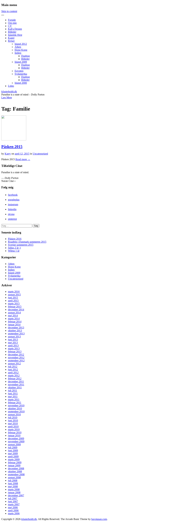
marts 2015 (14, 303)
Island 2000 (21, 82)
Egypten (19, 70)
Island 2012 (21, 43)
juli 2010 (12, 417)
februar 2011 (14, 402)
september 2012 (16, 360)
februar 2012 (14, 378)
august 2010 (14, 414)
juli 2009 (12, 447)
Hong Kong (21, 49)
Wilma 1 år (13, 250)
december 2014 (16, 309)
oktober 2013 (15, 330)
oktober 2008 (15, 471)
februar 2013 (14, 351)
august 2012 (14, 363)
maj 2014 (13, 315)
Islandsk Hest (15, 34)
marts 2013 (14, 348)
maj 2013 (13, 342)
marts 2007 (14, 504)
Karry (8, 153)
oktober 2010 (15, 408)
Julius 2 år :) (14, 247)
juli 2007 (12, 498)
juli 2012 (12, 366)
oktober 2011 (15, 387)
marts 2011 (13, 399)
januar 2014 (14, 324)
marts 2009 (14, 459)
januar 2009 (14, 465)
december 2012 (16, 354)
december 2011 (16, 381)
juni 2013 (13, 339)
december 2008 (16, 468)
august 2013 (14, 336)
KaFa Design (15, 28)
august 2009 (14, 444)
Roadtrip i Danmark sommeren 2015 (27, 241)
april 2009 (13, 456)
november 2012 (16, 357)
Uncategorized (40, 153)
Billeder (12, 31)
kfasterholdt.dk (9, 91)
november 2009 (16, 441)
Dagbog (25, 55)
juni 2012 (13, 369)
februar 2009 (14, 462)
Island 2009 (21, 61)
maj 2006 (13, 507)
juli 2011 (12, 390)
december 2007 (16, 495)
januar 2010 (14, 435)
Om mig (12, 22)
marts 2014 (14, 318)
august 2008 (14, 477)
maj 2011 (13, 396)
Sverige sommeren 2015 (20, 244)
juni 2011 (13, 393)
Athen (18, 46)
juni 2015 (13, 297)
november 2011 (16, 384)
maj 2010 (13, 423)
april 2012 (13, 372)
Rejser (11, 40)
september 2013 (16, 333)
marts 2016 (14, 291)
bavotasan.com (99, 519)
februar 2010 (14, 432)
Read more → (22, 159)
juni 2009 (13, 450)
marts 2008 (14, 489)
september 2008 (16, 474)
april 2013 (13, 345)
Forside (12, 19)
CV (10, 25)
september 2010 (16, 411)
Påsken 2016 (14, 238)
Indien (18, 52)
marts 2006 (14, 513)
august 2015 (14, 294)
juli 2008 (12, 480)
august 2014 (14, 312)
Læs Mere (6, 97)
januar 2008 (14, 492)
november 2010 (16, 405)
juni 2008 (13, 483)
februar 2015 (14, 306)
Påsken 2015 (11, 146)
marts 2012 (14, 375)
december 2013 (16, 327)
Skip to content (9, 11)
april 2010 (13, 426)
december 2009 (16, 438)
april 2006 (13, 510)
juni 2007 (13, 501)
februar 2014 (14, 321)
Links (11, 85)
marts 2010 (14, 429)
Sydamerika (21, 73)
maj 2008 (13, 486)
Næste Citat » (8, 181)
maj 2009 (13, 453)
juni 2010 (13, 420)
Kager (11, 37)
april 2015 (13, 300)
